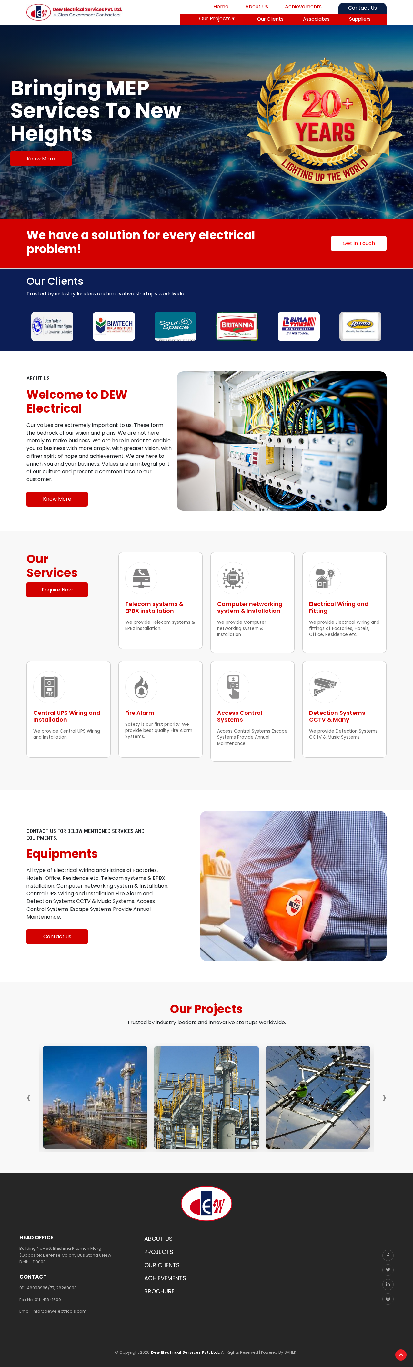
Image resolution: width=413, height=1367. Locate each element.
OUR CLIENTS (162, 1265)
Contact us (57, 936)
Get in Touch (359, 243)
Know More (41, 158)
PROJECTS (158, 1252)
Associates (316, 18)
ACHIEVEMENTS (165, 1278)
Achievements (303, 6)
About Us (256, 6)
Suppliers (360, 18)
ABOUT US (158, 1239)
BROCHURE (159, 1291)
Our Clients (270, 18)
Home (220, 6)
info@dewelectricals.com (59, 1311)
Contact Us (362, 8)
